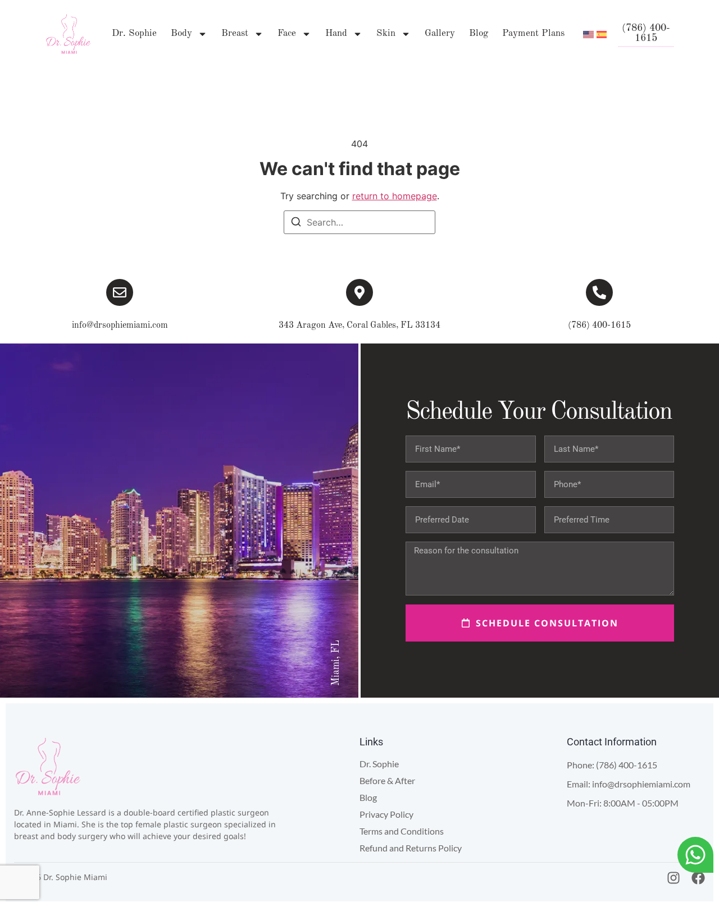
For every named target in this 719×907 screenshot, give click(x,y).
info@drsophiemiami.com (120, 325)
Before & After (387, 780)
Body (181, 33)
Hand (336, 33)
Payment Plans (533, 33)
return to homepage (394, 195)
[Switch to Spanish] (602, 33)
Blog (478, 33)
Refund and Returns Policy (411, 847)
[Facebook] (698, 878)
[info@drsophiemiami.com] (119, 292)
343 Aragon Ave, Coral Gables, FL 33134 (359, 325)
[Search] (296, 223)
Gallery (440, 33)
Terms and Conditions (402, 831)
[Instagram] (673, 878)
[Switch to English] (588, 33)
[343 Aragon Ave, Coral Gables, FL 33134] (359, 292)
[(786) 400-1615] (599, 292)
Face (286, 33)
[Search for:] (359, 222)
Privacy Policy (386, 814)
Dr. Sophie (134, 33)
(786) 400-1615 (599, 325)
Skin (385, 33)
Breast (234, 33)
